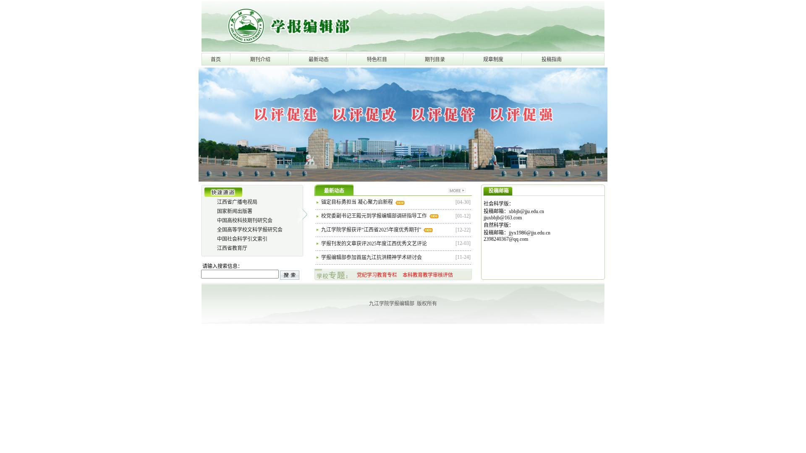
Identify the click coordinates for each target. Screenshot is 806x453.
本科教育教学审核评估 (428, 275)
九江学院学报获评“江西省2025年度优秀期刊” (371, 230)
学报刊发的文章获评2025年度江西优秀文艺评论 (374, 244)
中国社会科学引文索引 (242, 239)
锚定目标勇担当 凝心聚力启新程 (357, 202)
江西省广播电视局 (237, 202)
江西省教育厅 (232, 248)
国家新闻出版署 (234, 211)
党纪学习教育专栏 (377, 275)
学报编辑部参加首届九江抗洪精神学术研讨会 (372, 257)
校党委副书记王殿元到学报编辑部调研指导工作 (374, 216)
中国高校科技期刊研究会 (244, 221)
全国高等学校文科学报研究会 (250, 230)
